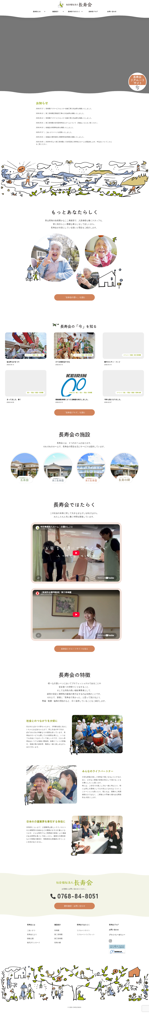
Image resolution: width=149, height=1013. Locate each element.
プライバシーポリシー (117, 935)
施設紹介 (55, 11)
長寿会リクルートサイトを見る (74, 648)
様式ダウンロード (33, 942)
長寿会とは (37, 11)
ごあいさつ (31, 930)
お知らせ (72, 392)
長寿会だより (32, 934)
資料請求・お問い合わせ (74, 906)
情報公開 (30, 938)
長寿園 (41, 392)
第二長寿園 (58, 934)
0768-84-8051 (78, 895)
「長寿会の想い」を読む (74, 297)
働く (77, 392)
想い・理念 (40, 355)
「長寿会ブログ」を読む (74, 412)
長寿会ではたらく (74, 11)
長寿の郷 (138, 392)
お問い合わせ (111, 11)
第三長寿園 (88, 355)
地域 (34, 355)
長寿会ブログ (93, 11)
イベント (28, 355)
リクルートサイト (83, 930)
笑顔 (131, 355)
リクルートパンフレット (86, 934)
